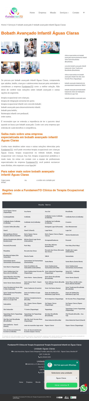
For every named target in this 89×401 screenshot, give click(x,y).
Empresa (42, 13)
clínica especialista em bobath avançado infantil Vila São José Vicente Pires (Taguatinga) (75, 77)
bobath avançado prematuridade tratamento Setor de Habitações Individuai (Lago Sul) (75, 92)
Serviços (63, 13)
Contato (76, 13)
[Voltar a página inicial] (14, 13)
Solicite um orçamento (76, 40)
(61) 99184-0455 (17, 180)
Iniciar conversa (61, 385)
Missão (53, 13)
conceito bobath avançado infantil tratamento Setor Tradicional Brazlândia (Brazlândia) (75, 68)
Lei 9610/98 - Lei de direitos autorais (52, 337)
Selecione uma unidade (61, 373)
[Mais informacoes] (83, 12)
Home (32, 13)
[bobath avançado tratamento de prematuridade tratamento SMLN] (10, 67)
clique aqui (31, 180)
